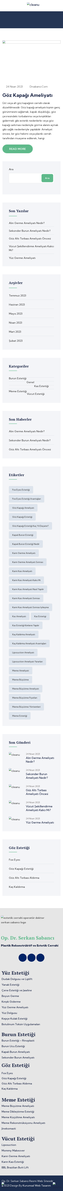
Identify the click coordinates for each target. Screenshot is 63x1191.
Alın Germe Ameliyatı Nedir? (27, 223)
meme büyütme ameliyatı (25, 688)
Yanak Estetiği (10, 984)
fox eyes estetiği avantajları (26, 498)
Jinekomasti (9, 1128)
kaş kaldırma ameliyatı (23, 634)
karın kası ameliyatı (22, 571)
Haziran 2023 (17, 304)
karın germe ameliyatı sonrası (27, 562)
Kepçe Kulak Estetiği (14, 1018)
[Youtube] (40, 958)
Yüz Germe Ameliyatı (22, 257)
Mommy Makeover (13, 1150)
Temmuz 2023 (17, 295)
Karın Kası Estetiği (13, 1161)
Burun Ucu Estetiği (13, 1046)
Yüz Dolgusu (9, 1013)
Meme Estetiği (18, 391)
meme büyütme (20, 679)
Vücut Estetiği (36, 393)
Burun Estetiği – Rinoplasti (18, 1040)
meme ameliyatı (20, 670)
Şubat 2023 (16, 340)
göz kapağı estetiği (22, 517)
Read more (17, 148)
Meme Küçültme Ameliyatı (18, 1117)
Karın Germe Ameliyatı (16, 1156)
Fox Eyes (14, 859)
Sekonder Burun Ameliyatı (18, 1057)
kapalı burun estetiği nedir (25, 544)
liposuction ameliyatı (23, 652)
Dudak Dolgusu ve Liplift (17, 979)
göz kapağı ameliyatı (23, 508)
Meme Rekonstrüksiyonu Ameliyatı (23, 1122)
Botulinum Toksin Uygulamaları (21, 1024)
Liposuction (9, 1144)
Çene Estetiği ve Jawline (17, 990)
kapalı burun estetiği (22, 535)
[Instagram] (23, 958)
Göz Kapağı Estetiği (21, 868)
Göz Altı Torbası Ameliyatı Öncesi (30, 238)
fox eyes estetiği (21, 489)
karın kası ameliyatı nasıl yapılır (28, 589)
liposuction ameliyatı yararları (27, 661)
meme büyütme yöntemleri (26, 706)
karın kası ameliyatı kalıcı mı (26, 580)
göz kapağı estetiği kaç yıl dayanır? (30, 526)
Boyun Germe (10, 996)
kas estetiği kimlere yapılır (25, 625)
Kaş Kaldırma (17, 886)
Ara (11, 169)
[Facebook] (31, 958)
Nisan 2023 (15, 322)
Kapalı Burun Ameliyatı (16, 1051)
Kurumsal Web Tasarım (37, 1185)
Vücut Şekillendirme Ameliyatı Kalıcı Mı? (39, 808)
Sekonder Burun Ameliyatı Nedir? (30, 230)
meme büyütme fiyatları (24, 697)
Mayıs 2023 (15, 313)
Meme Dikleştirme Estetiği (18, 1111)
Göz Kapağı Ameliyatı (27, 95)
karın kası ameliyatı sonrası (26, 598)
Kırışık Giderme (11, 1001)
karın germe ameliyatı (23, 553)
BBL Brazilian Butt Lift (15, 1167)
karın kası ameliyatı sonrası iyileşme (30, 607)
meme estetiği (19, 716)
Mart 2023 (15, 331)
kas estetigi (40, 616)
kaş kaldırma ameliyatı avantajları (29, 643)
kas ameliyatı (19, 616)
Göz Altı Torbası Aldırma (24, 877)
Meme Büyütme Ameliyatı (18, 1106)
